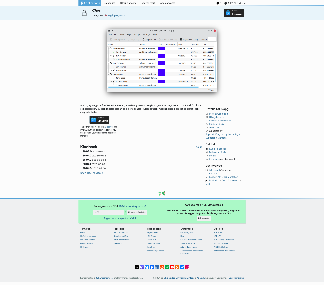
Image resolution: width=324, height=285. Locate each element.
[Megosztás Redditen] (162, 266)
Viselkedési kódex (188, 243)
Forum (212, 155)
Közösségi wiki (217, 124)
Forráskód (118, 243)
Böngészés (203, 218)
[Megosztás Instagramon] (187, 266)
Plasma (83, 232)
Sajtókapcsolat (153, 243)
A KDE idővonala (221, 243)
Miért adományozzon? (133, 206)
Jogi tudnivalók (236, 278)
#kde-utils (214, 159)
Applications (90, 3)
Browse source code (220, 120)
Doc (223, 180)
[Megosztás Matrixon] (137, 266)
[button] (219, 3)
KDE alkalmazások (88, 236)
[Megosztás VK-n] (182, 266)
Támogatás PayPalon (137, 212)
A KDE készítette (237, 3)
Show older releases (91, 173)
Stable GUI (233, 180)
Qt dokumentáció (121, 236)
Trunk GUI (214, 180)
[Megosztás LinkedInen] (157, 266)
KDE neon (84, 247)
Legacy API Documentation (223, 177)
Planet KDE (151, 240)
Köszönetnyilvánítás (155, 251)
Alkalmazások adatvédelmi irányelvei (191, 252)
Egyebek (151, 247)
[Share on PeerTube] (177, 266)
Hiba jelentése (216, 117)
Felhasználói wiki (218, 152)
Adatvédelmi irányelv (189, 247)
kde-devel (214, 170)
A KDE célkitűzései (121, 240)
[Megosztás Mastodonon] (142, 266)
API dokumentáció (121, 232)
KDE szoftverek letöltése (191, 240)
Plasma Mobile (86, 243)
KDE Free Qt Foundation (224, 240)
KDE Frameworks (87, 240)
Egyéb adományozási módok (120, 218)
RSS (197, 146)
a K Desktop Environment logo (179, 278)
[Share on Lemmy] (167, 266)
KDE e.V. (217, 236)
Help (182, 236)
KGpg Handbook (217, 148)
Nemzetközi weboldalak (224, 251)
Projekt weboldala (218, 113)
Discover (109, 127)
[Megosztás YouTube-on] (172, 266)
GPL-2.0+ (214, 127)
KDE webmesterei (104, 278)
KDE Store (218, 232)
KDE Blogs (151, 236)
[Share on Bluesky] (147, 266)
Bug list (213, 173)
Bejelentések (152, 232)
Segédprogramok (116, 15)
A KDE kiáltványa (221, 247)
